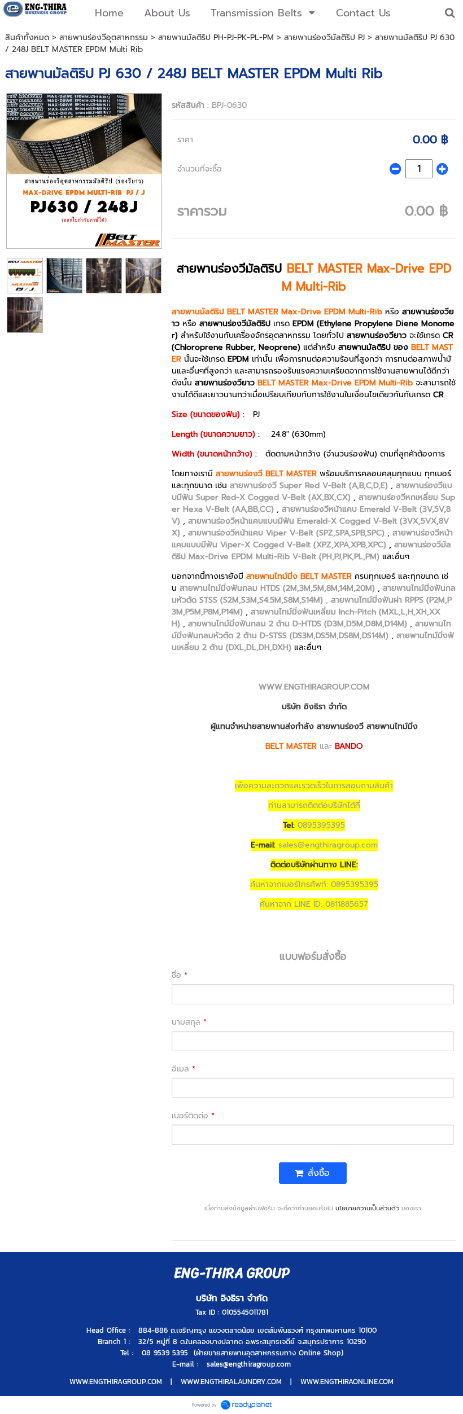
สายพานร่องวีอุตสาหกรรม (103, 37)
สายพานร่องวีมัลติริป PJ (324, 37)
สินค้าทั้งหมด (27, 37)
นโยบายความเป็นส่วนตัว (367, 1208)
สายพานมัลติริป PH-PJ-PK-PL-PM (216, 37)
